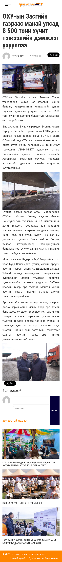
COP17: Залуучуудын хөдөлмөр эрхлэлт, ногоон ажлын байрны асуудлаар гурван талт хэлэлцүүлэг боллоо (28, 465)
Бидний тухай (17, 558)
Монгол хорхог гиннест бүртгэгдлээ (22, 503)
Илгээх (54, 410)
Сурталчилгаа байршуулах (43, 558)
